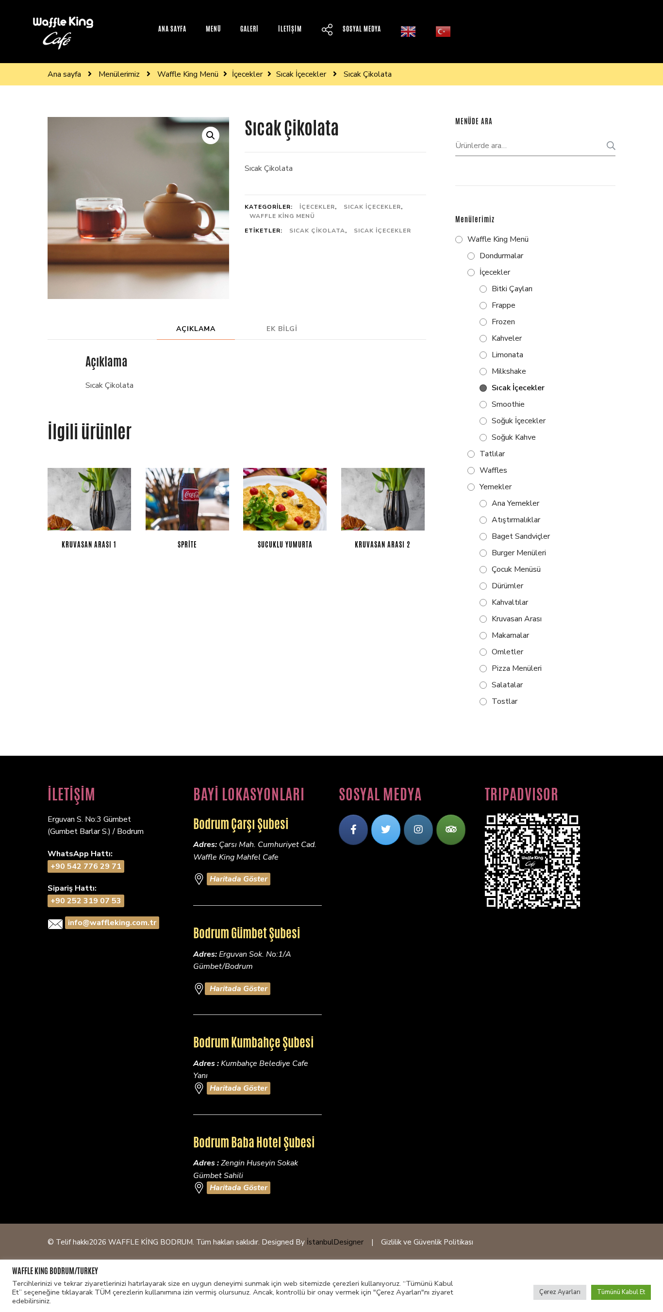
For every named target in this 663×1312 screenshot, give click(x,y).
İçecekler (317, 207)
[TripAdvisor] (450, 829)
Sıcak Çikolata (317, 230)
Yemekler (496, 487)
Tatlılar (492, 453)
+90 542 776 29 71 (85, 866)
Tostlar (504, 701)
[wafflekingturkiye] (353, 829)
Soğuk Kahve (514, 437)
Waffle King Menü (282, 216)
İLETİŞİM (290, 28)
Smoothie (508, 404)
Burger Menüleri (519, 553)
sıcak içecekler (382, 230)
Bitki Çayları (512, 288)
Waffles (493, 470)
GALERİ (249, 28)
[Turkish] (443, 31)
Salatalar (507, 685)
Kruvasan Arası (517, 619)
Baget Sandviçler (521, 536)
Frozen (503, 321)
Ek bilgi (282, 328)
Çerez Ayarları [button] (559, 1292)
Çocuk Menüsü (516, 569)
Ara (608, 145)
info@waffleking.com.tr (112, 922)
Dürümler (507, 586)
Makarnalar (510, 635)
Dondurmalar (501, 255)
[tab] (196, 328)
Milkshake (509, 371)
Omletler (507, 652)
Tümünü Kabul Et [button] (621, 1292)
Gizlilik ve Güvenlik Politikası (427, 1242)
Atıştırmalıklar (516, 520)
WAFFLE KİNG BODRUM (150, 1242)
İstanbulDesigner (335, 1242)
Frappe (503, 305)
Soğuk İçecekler (519, 420)
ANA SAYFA (172, 28)
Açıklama (195, 328)
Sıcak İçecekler (372, 207)
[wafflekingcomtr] (385, 829)
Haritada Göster (238, 879)
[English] (408, 31)
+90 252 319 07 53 (85, 901)
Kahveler (507, 338)
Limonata (507, 354)
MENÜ (213, 28)
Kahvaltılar (510, 602)
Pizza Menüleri (517, 668)
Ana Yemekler (515, 503)
